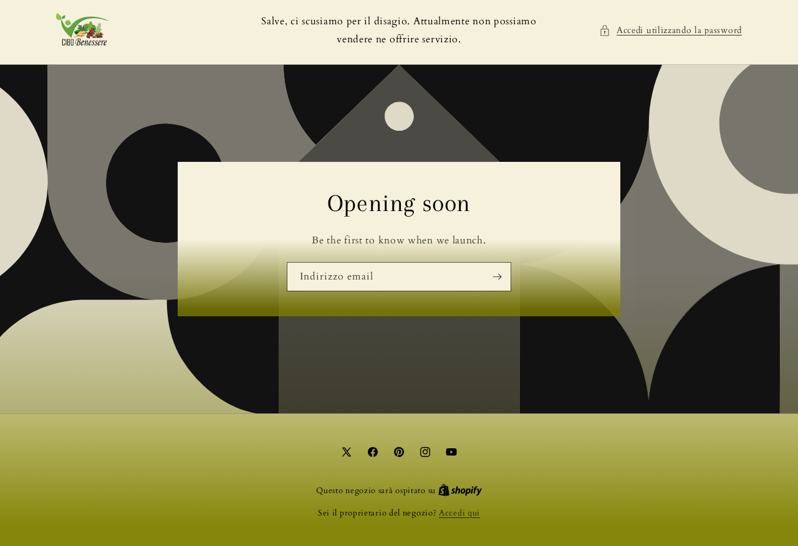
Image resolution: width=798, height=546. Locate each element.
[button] (670, 30)
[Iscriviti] (497, 276)
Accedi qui (459, 513)
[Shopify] (460, 490)
